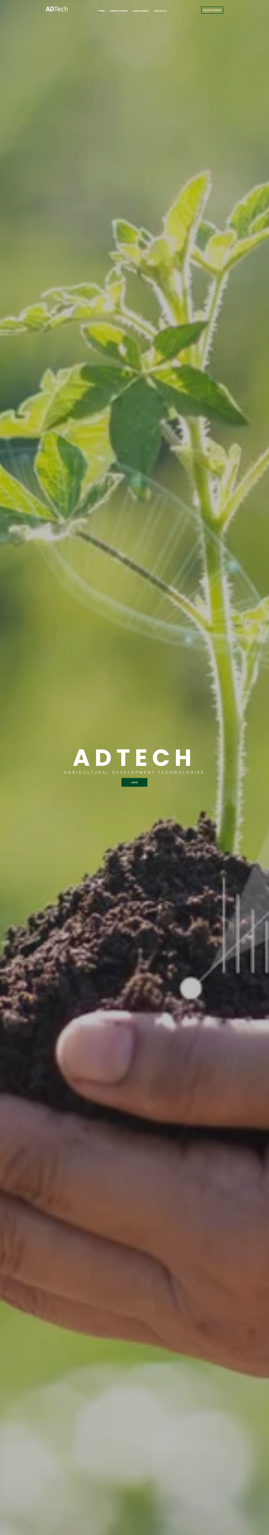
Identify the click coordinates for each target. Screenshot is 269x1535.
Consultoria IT (118, 10)
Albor (134, 782)
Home (101, 10)
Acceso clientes (212, 10)
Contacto (160, 10)
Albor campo (141, 10)
